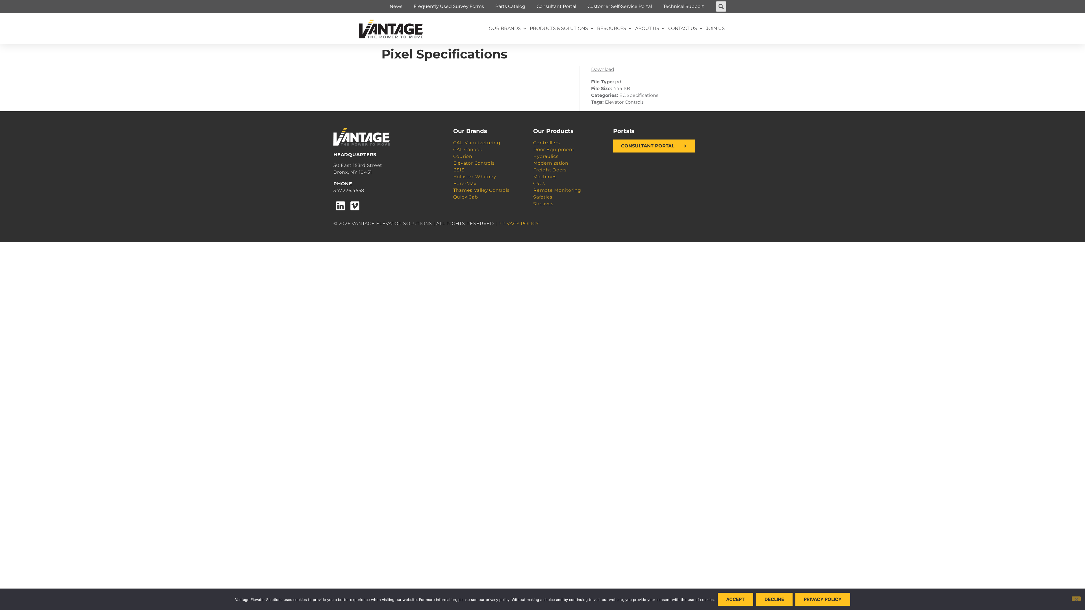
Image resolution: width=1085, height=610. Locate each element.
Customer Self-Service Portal (619, 6)
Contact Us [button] (682, 28)
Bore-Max (464, 183)
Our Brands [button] (505, 28)
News (396, 6)
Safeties (542, 197)
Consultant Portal (556, 6)
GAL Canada (468, 149)
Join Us (715, 28)
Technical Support (683, 6)
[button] (721, 6)
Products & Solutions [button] (559, 28)
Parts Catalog (510, 6)
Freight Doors (550, 170)
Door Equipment (553, 149)
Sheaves (543, 203)
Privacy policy (823, 599)
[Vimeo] (355, 206)
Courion (462, 156)
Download (602, 69)
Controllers (546, 142)
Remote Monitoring (557, 190)
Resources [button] (611, 28)
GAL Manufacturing (476, 142)
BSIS (459, 170)
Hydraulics (546, 156)
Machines (545, 176)
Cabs (539, 183)
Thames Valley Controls (481, 190)
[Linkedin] (340, 206)
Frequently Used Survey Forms (449, 6)
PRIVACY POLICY (518, 223)
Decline (774, 599)
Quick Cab (465, 197)
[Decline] (1076, 598)
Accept (735, 599)
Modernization (550, 163)
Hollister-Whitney (474, 176)
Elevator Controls (474, 163)
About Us (647, 28)
